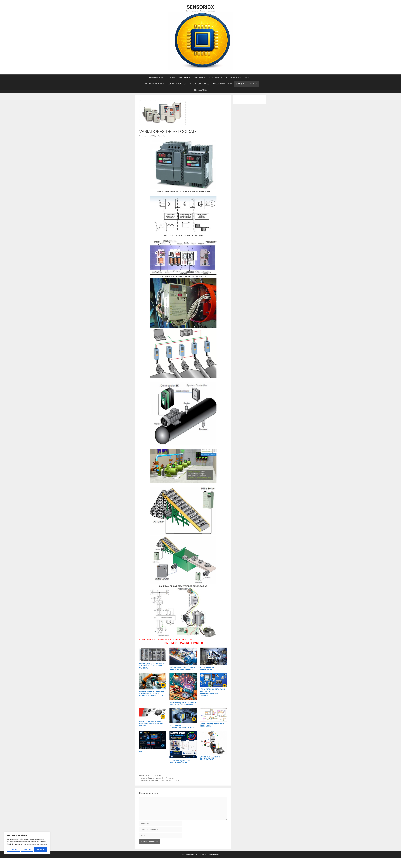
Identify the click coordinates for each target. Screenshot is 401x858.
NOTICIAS (249, 78)
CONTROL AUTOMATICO (177, 84)
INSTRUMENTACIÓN (156, 78)
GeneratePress (213, 855)
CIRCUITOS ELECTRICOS (199, 84)
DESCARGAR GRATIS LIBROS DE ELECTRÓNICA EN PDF (182, 703)
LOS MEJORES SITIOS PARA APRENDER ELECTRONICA (182, 668)
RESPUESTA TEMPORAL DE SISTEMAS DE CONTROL (160, 780)
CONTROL (171, 78)
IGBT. (141, 751)
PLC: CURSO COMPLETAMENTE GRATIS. (181, 726)
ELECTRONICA (199, 78)
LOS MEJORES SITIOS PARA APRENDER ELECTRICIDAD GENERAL (151, 666)
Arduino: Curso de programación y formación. (157, 778)
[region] (27, 843)
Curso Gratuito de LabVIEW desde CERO (212, 725)
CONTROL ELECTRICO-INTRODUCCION (210, 758)
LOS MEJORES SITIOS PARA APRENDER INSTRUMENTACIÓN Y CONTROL (212, 692)
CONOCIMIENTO (215, 78)
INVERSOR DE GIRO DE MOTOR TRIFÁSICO (179, 761)
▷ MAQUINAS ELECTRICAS (246, 84)
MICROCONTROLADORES (154, 84)
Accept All (40, 849)
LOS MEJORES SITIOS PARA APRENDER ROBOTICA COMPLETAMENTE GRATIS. (151, 693)
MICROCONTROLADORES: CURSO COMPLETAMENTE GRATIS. (151, 723)
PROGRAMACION (200, 90)
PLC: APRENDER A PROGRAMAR (208, 668)
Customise (13, 849)
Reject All (27, 849)
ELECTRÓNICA (184, 78)
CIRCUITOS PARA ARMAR (222, 84)
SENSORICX (200, 7)
